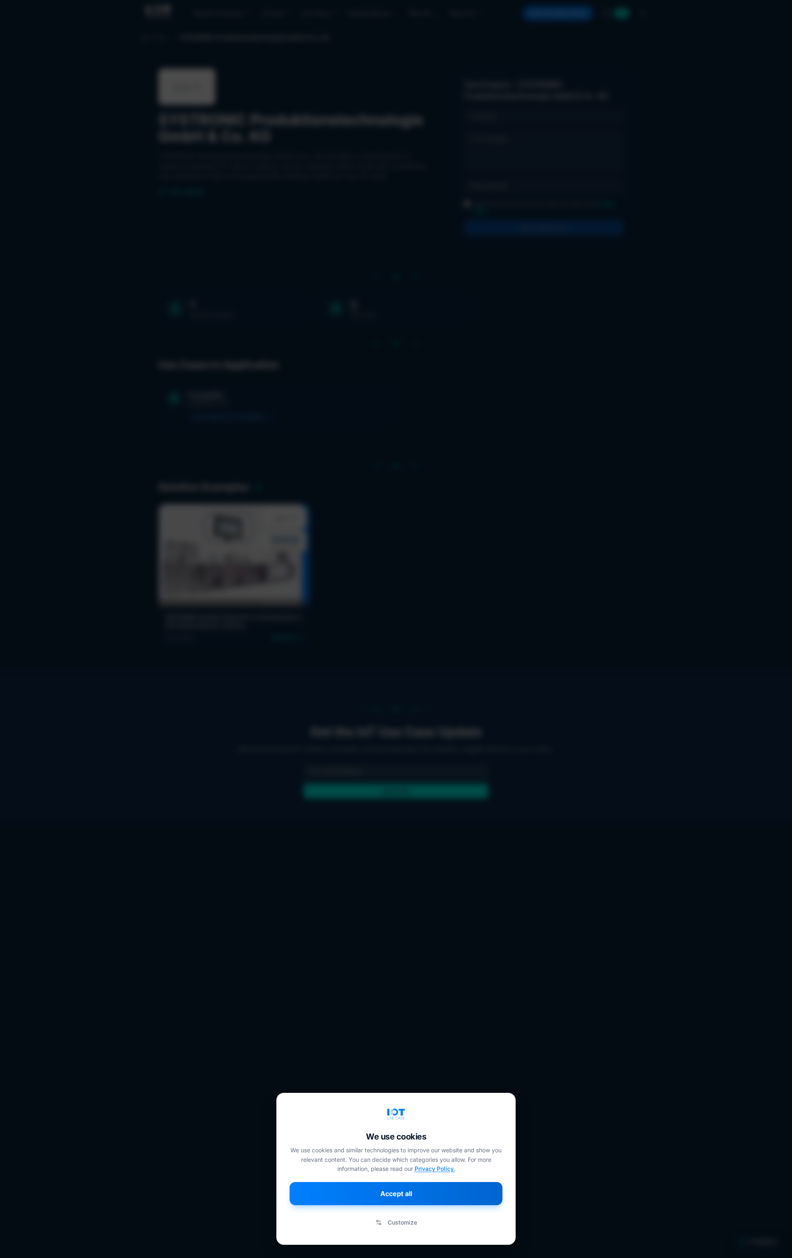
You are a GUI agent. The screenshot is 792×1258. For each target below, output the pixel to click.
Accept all (396, 1193)
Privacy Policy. (435, 1168)
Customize (402, 1222)
